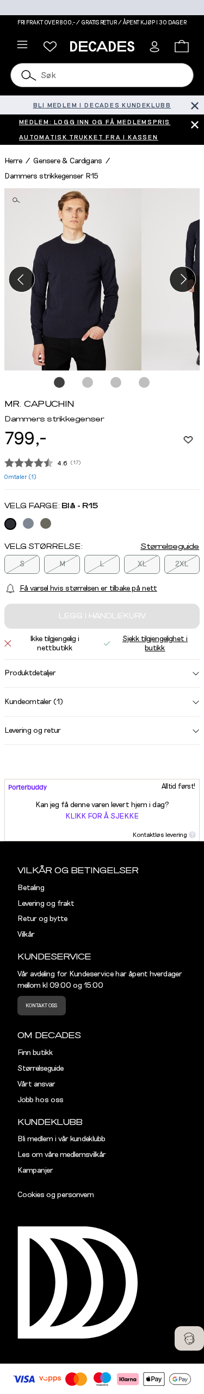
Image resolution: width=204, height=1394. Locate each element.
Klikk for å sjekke (102, 816)
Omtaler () (20, 477)
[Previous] (21, 279)
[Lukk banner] (194, 104)
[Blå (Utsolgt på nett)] (10, 524)
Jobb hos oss (40, 1100)
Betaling (31, 888)
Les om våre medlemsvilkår (61, 1155)
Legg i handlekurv (102, 616)
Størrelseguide (169, 547)
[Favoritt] (188, 439)
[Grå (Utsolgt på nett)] (28, 523)
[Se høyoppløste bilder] (72, 279)
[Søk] (28, 75)
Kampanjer (35, 1170)
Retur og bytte (42, 919)
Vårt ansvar (36, 1084)
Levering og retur (32, 730)
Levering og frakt (46, 903)
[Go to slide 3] (116, 383)
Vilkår (26, 934)
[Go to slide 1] (60, 383)
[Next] (182, 279)
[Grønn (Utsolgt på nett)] (45, 523)
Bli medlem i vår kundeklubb (61, 1139)
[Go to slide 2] (88, 383)
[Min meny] (50, 46)
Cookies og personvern (55, 1195)
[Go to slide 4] (145, 383)
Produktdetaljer (30, 673)
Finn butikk (35, 1053)
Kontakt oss (41, 1005)
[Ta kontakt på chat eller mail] (189, 1338)
